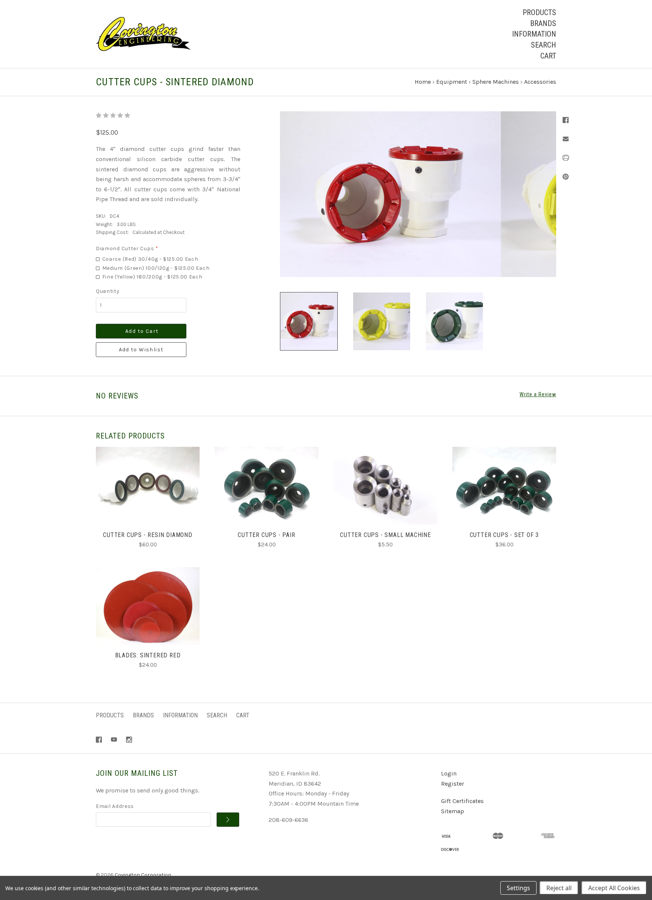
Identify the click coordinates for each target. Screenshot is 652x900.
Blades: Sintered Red (148, 655)
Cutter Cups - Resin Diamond (147, 534)
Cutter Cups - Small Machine (385, 534)
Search (543, 44)
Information (534, 33)
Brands (543, 23)
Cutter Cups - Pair (266, 534)
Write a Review (538, 394)
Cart (548, 55)
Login (449, 773)
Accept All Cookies (614, 888)
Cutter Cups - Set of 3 (504, 534)
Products (539, 12)
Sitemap (452, 811)
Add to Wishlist (141, 349)
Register (452, 783)
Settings (518, 888)
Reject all (559, 888)
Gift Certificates (462, 801)
